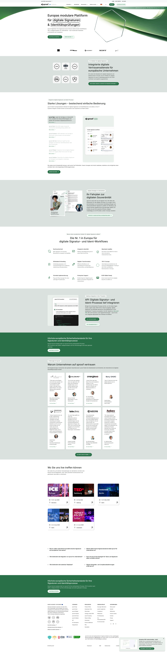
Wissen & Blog (88, 618)
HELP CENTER (118, 1)
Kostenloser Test (88, 609)
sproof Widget (75, 611)
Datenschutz (107, 645)
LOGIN (113, 1)
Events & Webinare (89, 622)
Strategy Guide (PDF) (89, 613)
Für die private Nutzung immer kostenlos (155, 7)
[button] (103, 4)
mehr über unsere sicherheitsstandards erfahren (103, 83)
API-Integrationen (91, 319)
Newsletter (87, 627)
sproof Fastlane (75, 613)
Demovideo (87, 611)
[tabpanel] (98, 139)
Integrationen (75, 624)
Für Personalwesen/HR (101, 618)
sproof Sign (74, 606)
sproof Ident (74, 609)
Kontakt (112, 4)
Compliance (99, 611)
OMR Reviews (97, 637)
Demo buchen (68, 36)
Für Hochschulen (101, 621)
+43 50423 (124, 1)
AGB (100, 645)
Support (111, 620)
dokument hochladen (145, 648)
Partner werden (113, 613)
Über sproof (112, 606)
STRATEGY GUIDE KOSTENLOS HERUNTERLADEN (99, 215)
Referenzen (76, 4)
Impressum (89, 645)
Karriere (111, 615)
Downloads (87, 620)
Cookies (117, 645)
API (73, 620)
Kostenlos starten (54, 36)
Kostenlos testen (121, 4)
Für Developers (75, 622)
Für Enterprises (100, 615)
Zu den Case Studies (83, 454)
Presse (111, 618)
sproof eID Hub (75, 615)
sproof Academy (88, 615)
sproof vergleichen (101, 609)
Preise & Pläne (88, 606)
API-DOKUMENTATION (92, 324)
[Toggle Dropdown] (71, 4)
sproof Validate (75, 618)
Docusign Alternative (101, 606)
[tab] (62, 120)
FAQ (86, 624)
